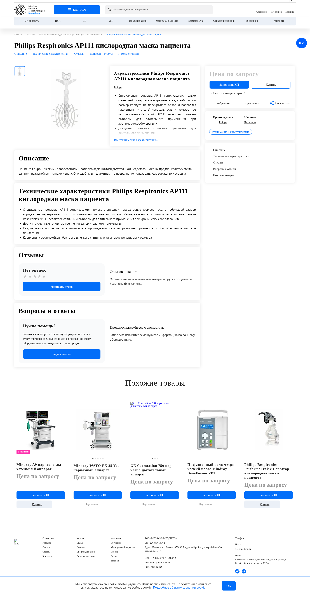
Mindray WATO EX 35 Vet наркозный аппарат (96, 468)
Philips (118, 87)
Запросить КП (229, 84)
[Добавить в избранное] (120, 404)
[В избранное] (63, 404)
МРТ (111, 21)
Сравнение (262, 10)
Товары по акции (138, 21)
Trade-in (115, 560)
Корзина (290, 10)
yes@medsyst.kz (243, 548)
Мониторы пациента (167, 21)
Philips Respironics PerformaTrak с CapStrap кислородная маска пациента (266, 471)
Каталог (81, 538)
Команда (47, 542)
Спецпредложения (86, 551)
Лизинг (114, 556)
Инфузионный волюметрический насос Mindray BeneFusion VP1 (211, 469)
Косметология (195, 21)
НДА (57, 21)
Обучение (116, 542)
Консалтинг (116, 538)
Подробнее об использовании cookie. (179, 587)
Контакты (279, 21)
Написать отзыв (62, 286)
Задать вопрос (61, 354)
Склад (80, 542)
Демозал (81, 547)
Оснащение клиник (223, 21)
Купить (271, 84)
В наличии (252, 21)
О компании (48, 538)
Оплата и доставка (86, 556)
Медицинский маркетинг (123, 547)
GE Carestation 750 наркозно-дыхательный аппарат (151, 470)
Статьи (46, 547)
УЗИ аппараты (31, 21)
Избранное (276, 10)
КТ (84, 21)
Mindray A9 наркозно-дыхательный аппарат (39, 467)
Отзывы (46, 551)
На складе (250, 122)
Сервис (114, 551)
